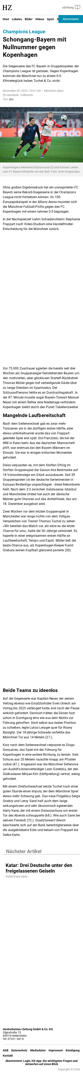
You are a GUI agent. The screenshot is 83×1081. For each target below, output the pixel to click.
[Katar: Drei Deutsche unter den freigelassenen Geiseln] (41, 858)
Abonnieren (71, 19)
